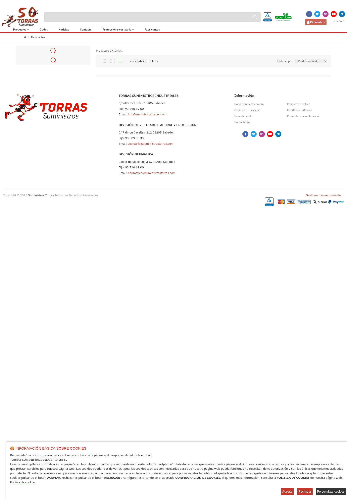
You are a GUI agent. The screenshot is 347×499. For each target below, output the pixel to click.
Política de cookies (298, 104)
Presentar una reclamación (303, 116)
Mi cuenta (316, 22)
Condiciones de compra (249, 104)
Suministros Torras (41, 195)
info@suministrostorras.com (147, 114)
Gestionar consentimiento (323, 195)
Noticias (63, 29)
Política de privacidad (247, 110)
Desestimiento (243, 116)
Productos (19, 29)
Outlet (44, 29)
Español (338, 21)
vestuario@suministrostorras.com (151, 144)
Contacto (86, 29)
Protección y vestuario (116, 29)
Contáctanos (242, 122)
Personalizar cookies (331, 491)
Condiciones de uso (299, 110)
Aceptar (287, 491)
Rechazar (304, 491)
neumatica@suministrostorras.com (152, 173)
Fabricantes (152, 29)
